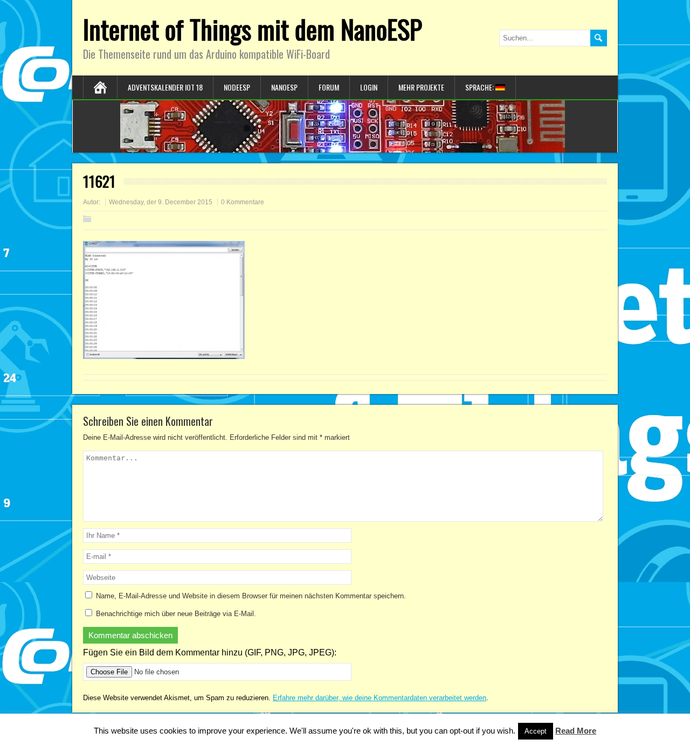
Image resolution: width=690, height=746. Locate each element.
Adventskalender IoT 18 (165, 87)
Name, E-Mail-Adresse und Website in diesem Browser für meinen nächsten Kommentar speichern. (251, 596)
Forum (329, 87)
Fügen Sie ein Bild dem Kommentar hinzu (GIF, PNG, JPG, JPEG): (209, 652)
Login (368, 87)
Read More (575, 730)
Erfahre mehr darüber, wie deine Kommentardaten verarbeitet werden (379, 698)
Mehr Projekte (421, 87)
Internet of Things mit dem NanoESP (252, 29)
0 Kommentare (242, 202)
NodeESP (237, 87)
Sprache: (480, 87)
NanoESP (284, 87)
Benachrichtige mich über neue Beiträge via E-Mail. (176, 614)
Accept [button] (536, 731)
